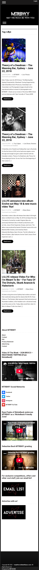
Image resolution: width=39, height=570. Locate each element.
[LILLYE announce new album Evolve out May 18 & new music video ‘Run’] (14, 186)
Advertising (5, 344)
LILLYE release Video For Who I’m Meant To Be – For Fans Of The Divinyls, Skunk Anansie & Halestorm (18, 281)
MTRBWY (16, 74)
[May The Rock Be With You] (20, 14)
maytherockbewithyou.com (22, 565)
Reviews (33, 143)
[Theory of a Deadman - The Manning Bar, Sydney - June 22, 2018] (14, 50)
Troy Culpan (17, 143)
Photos (27, 74)
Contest (4, 346)
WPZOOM (12, 569)
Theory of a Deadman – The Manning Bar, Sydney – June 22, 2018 (17, 68)
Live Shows (27, 143)
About (4, 335)
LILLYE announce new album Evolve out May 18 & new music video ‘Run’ (19, 203)
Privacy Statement (7, 341)
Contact (4, 337)
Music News (26, 210)
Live (23, 74)
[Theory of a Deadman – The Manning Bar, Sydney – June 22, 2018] (14, 119)
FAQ (3, 339)
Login (35, 1)
